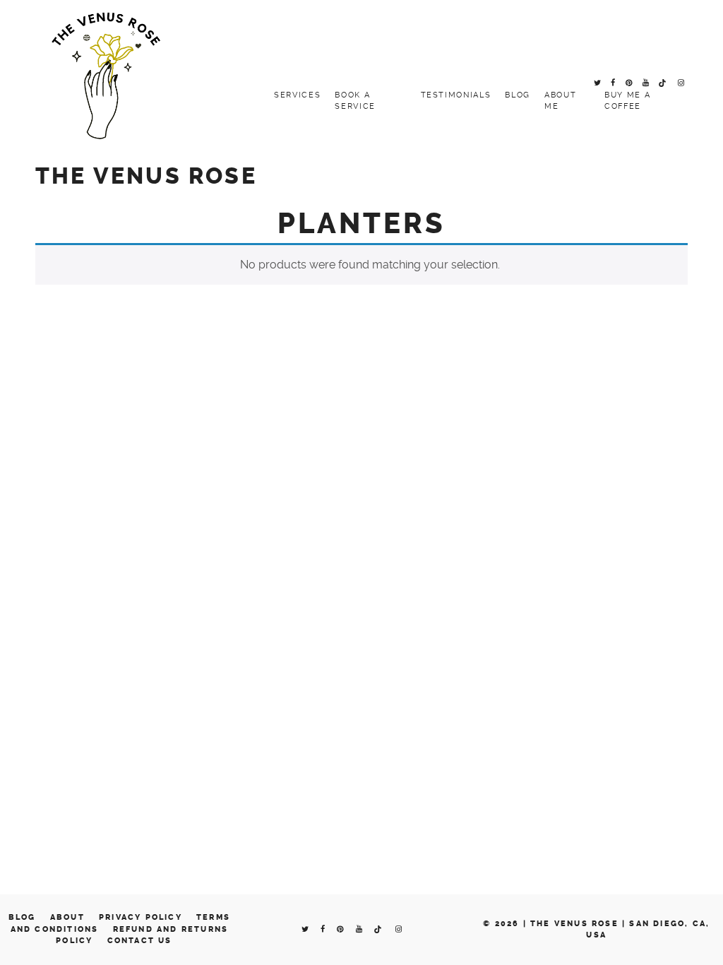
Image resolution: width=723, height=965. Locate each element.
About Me (560, 101)
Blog (517, 95)
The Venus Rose (146, 176)
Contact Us (139, 940)
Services (297, 95)
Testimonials (456, 95)
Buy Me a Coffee (627, 101)
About (67, 917)
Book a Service (355, 101)
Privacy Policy (140, 917)
